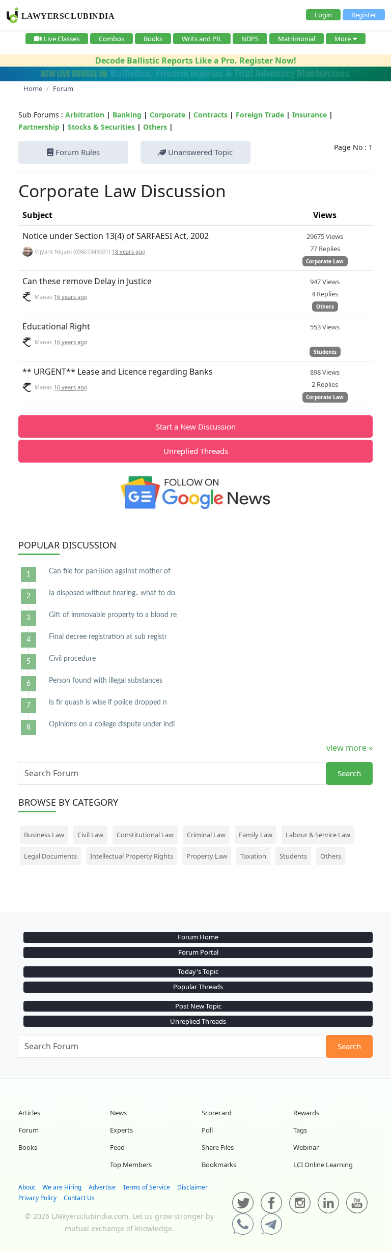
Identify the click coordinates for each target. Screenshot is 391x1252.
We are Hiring (61, 1187)
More (342, 38)
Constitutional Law (145, 834)
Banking (127, 114)
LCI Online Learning (323, 1164)
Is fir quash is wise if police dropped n (108, 702)
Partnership (39, 127)
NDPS (250, 38)
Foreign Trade (260, 114)
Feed (117, 1147)
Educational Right (56, 326)
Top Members (131, 1164)
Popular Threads (198, 986)
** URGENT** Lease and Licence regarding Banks (117, 371)
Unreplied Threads (195, 451)
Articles (29, 1112)
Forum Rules (76, 152)
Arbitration (84, 114)
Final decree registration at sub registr (108, 636)
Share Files (218, 1147)
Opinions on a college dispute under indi (112, 724)
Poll (207, 1130)
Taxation (253, 856)
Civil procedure (72, 658)
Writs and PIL (202, 38)
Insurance (309, 114)
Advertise (102, 1187)
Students (325, 351)
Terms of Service (146, 1187)
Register (363, 14)
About (26, 1187)
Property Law (206, 856)
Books (153, 38)
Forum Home (198, 936)
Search (349, 773)
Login (323, 14)
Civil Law (90, 834)
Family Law (255, 834)
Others (155, 127)
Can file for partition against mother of (110, 571)
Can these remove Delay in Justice (87, 281)
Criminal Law (206, 834)
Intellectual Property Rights (131, 856)
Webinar (306, 1147)
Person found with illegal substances (105, 680)
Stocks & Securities (101, 127)
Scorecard (217, 1112)
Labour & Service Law (318, 834)
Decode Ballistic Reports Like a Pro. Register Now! (195, 60)
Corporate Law (325, 261)
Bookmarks (219, 1164)
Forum (28, 1130)
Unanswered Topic (199, 152)
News (118, 1112)
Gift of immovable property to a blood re (113, 615)
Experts (121, 1130)
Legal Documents (50, 856)
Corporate (167, 114)
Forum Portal (198, 952)
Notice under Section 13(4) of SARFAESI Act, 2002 (115, 235)
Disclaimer (192, 1187)
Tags (300, 1130)
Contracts (210, 114)
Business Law (44, 834)
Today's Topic (198, 971)
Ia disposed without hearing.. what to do (112, 593)
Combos (111, 38)
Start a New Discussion (196, 426)
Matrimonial (296, 38)
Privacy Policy (37, 1198)
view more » (349, 747)
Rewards (306, 1112)
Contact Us (79, 1198)
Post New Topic (198, 1006)
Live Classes (61, 38)
